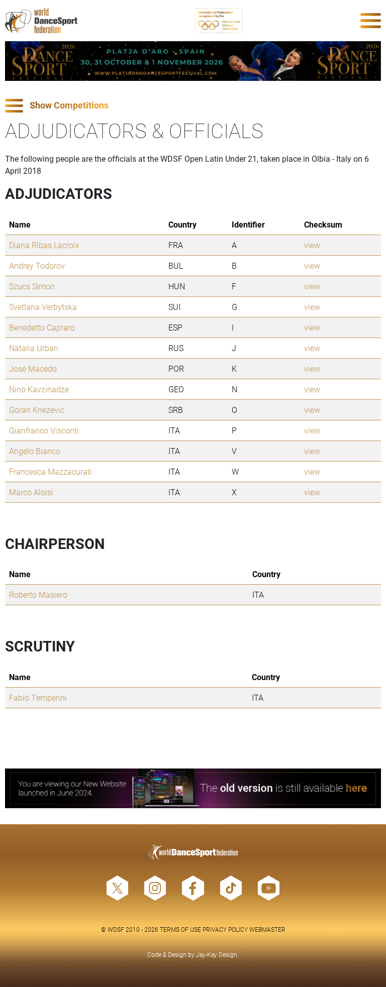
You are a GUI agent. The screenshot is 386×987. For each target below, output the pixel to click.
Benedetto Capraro (42, 327)
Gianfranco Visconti (44, 430)
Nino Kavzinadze (39, 389)
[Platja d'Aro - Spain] (193, 61)
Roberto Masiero (38, 594)
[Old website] (193, 788)
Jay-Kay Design (216, 954)
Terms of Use (180, 929)
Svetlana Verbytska (43, 306)
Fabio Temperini (38, 697)
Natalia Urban (33, 348)
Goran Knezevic (36, 409)
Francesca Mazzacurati (50, 471)
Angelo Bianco (34, 451)
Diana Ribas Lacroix (44, 245)
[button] (193, 106)
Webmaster (267, 929)
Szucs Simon (32, 286)
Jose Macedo (33, 368)
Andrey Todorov (37, 265)
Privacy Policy (225, 929)
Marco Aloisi (31, 492)
